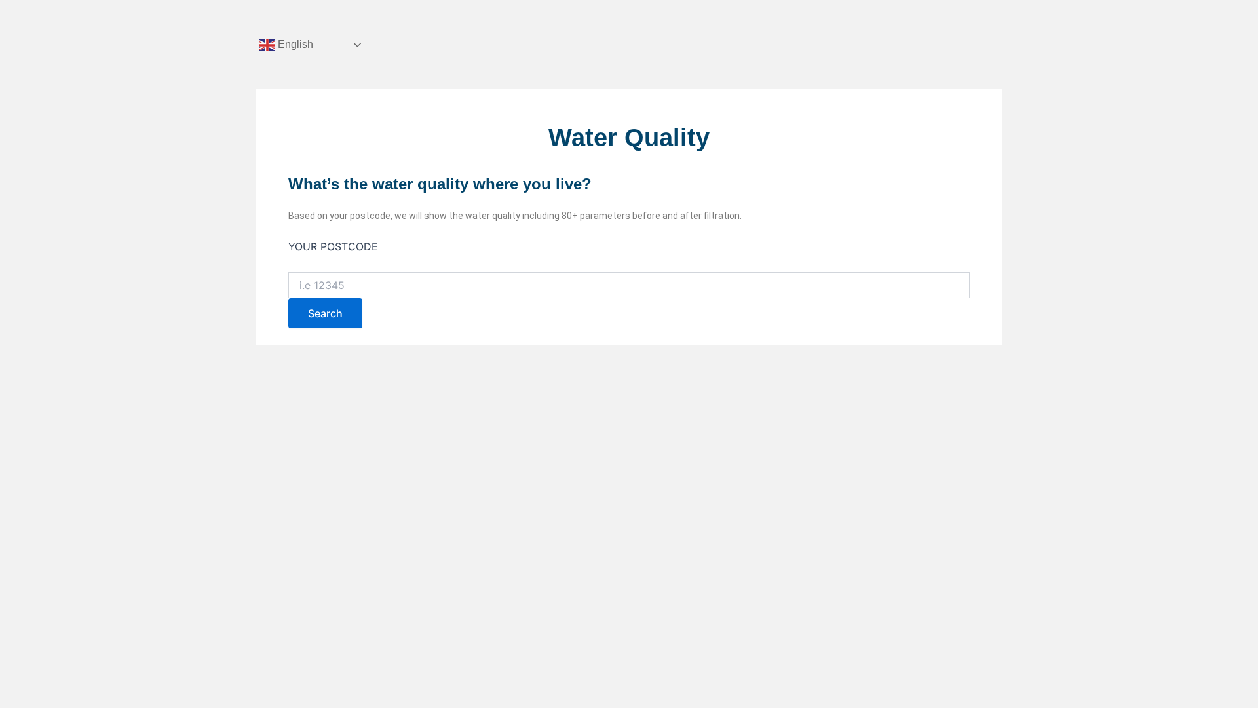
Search (325, 313)
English (294, 44)
